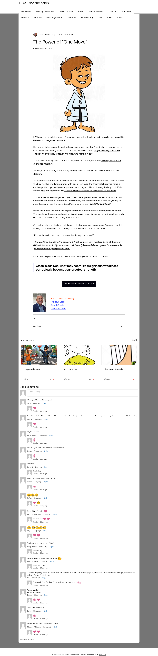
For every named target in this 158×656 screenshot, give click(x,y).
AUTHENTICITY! (72, 369)
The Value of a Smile (113, 369)
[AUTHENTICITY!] (79, 355)
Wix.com (102, 655)
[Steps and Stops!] (39, 355)
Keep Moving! (87, 18)
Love (100, 18)
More (119, 18)
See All (134, 340)
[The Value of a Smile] (119, 355)
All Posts (25, 18)
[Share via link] (34, 318)
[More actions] (123, 34)
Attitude (38, 18)
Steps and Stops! (32, 369)
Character (71, 18)
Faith (109, 18)
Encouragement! (54, 18)
